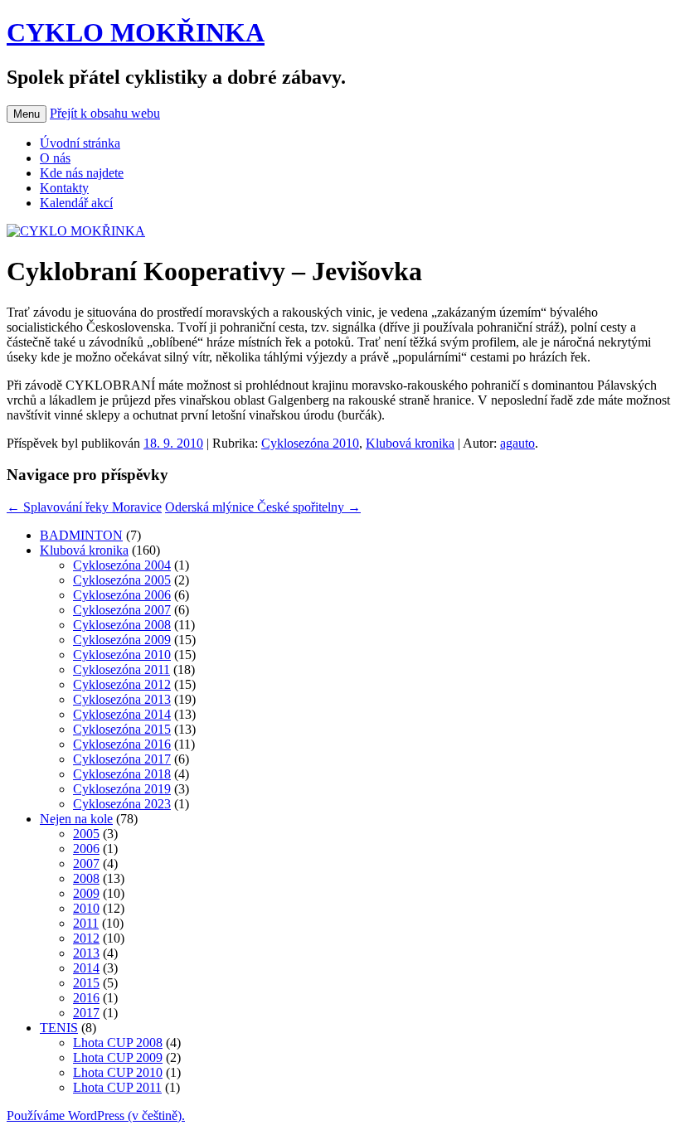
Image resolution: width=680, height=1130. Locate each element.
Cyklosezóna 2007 (122, 610)
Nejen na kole (76, 819)
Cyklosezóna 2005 (122, 580)
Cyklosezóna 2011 (121, 669)
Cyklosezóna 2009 (122, 640)
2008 (86, 878)
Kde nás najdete (82, 173)
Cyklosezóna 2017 (122, 759)
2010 (86, 908)
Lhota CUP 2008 (118, 1042)
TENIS (59, 1028)
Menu (26, 114)
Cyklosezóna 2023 (122, 804)
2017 (86, 1013)
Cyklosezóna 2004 (122, 565)
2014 (86, 968)
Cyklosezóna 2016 (122, 744)
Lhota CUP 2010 (118, 1072)
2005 (86, 834)
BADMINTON (81, 535)
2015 (86, 983)
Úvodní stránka (80, 143)
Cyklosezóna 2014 (122, 714)
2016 (86, 998)
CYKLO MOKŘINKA (136, 32)
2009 (86, 893)
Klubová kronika (410, 443)
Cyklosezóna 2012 (122, 684)
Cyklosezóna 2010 (310, 443)
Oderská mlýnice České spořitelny (263, 507)
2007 (86, 863)
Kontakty (64, 188)
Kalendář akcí (76, 203)
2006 (86, 848)
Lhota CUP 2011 (117, 1087)
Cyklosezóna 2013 (122, 699)
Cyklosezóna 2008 (122, 625)
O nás (55, 158)
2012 (86, 938)
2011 (86, 923)
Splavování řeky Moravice (84, 507)
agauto (517, 443)
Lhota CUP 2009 (118, 1057)
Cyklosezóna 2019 (122, 789)
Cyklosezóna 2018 (122, 774)
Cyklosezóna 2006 (122, 595)
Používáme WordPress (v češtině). (96, 1115)
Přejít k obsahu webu (105, 113)
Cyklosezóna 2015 (122, 729)
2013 (86, 953)
